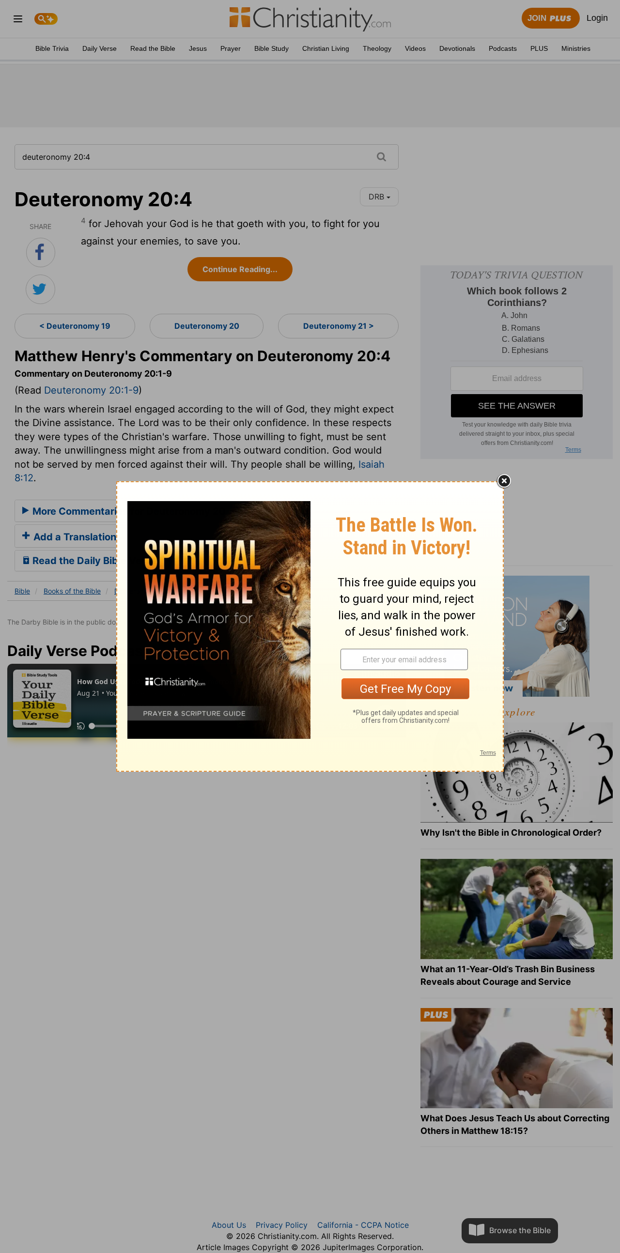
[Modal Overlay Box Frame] (310, 626)
